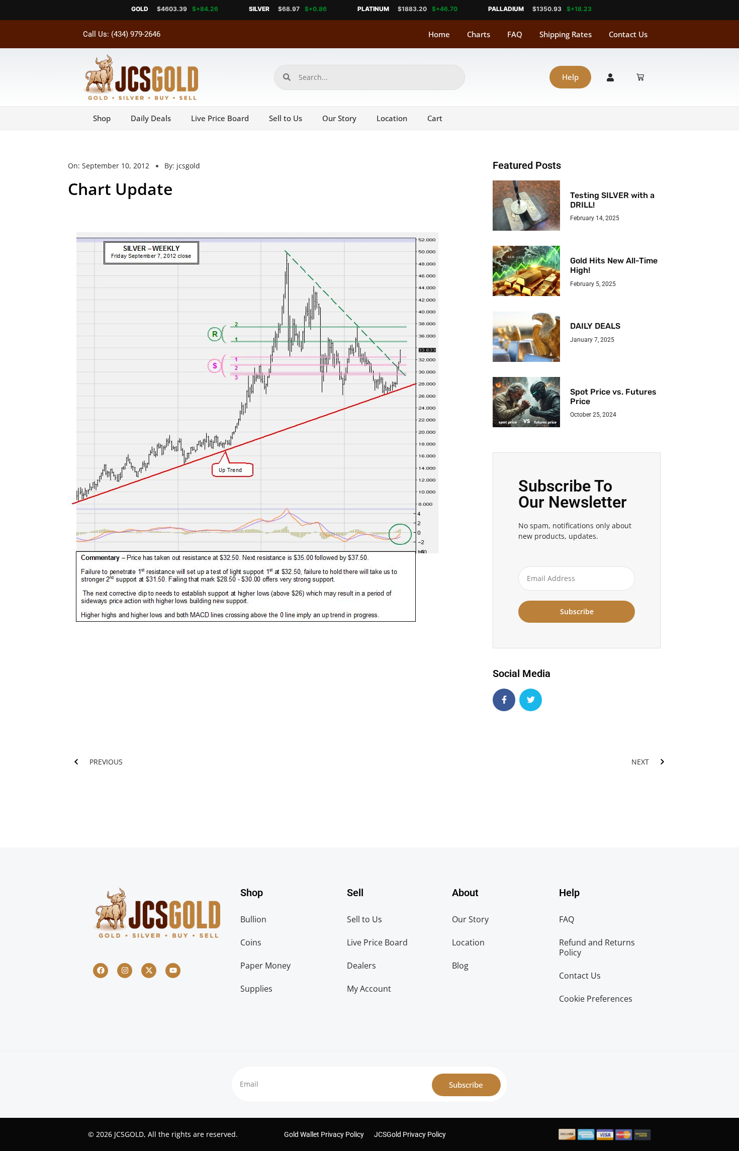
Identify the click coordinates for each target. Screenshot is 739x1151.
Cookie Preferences (595, 998)
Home (439, 34)
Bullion (253, 919)
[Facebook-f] (504, 700)
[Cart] (640, 77)
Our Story (339, 118)
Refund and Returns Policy (597, 947)
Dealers (361, 965)
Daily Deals (151, 118)
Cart (434, 118)
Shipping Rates (565, 34)
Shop (102, 118)
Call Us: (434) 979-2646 (121, 34)
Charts (478, 34)
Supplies (256, 988)
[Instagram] (124, 970)
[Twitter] (530, 700)
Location (392, 118)
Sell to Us (285, 118)
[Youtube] (172, 970)
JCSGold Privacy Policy (410, 1134)
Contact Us (628, 34)
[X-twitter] (148, 970)
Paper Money (265, 965)
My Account (369, 988)
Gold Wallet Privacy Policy (324, 1134)
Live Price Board (220, 118)
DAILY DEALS (595, 326)
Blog (460, 965)
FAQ (514, 34)
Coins (250, 942)
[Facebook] (100, 970)
